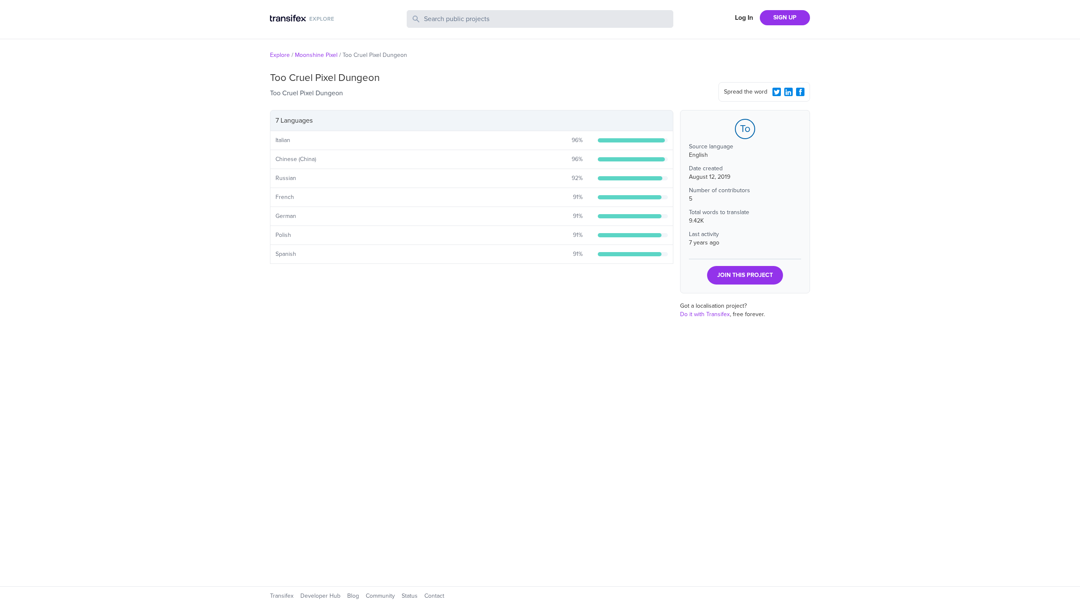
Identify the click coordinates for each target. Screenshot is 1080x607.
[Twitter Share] (777, 92)
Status (410, 595)
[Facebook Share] (800, 92)
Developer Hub (320, 595)
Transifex (282, 595)
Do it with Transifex (705, 314)
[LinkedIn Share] (788, 92)
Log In (744, 17)
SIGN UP (784, 17)
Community (380, 595)
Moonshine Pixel (316, 55)
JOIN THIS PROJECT (745, 275)
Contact (434, 595)
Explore (280, 55)
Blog (353, 595)
